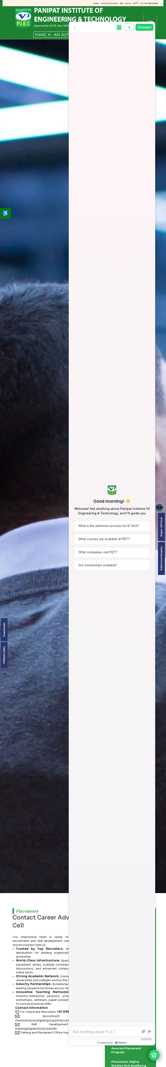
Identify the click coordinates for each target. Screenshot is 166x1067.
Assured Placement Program (126, 1050)
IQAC (121, 3)
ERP (134, 3)
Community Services (109, 3)
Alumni (128, 3)
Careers (96, 3)
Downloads (4, 630)
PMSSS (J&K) (4, 655)
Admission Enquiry (161, 558)
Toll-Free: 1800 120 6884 (149, 3)
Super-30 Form (161, 527)
